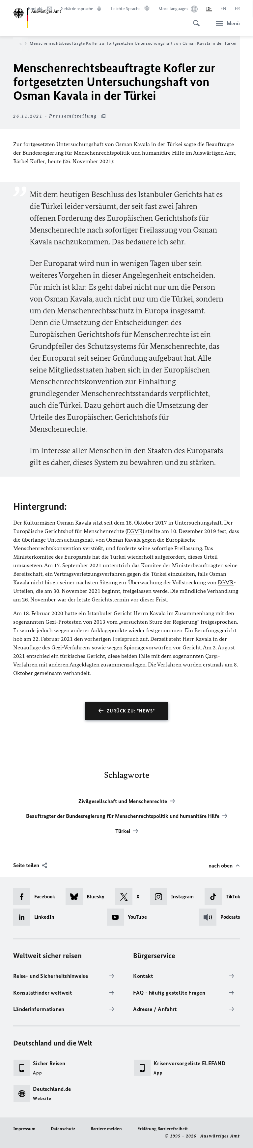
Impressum (24, 1129)
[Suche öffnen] (194, 20)
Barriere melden (106, 1129)
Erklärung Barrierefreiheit (162, 1129)
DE (209, 8)
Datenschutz (63, 1129)
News (16, 43)
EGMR (135, 531)
